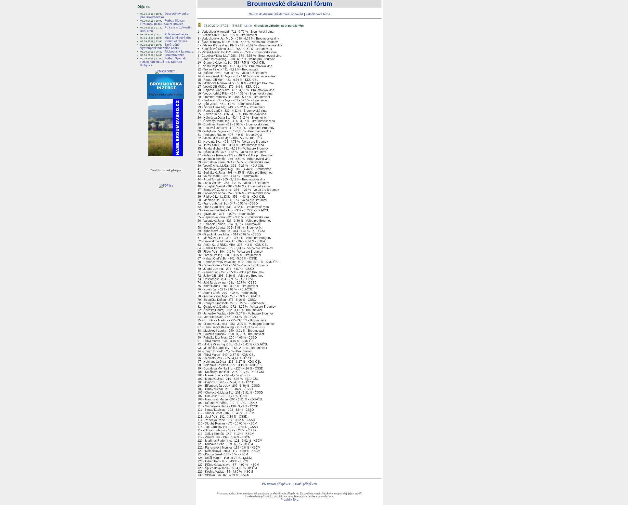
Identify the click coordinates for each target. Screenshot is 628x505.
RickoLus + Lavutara (179, 51)
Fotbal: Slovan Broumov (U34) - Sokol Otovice (162, 22)
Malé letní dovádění (178, 38)
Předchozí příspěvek (276, 484)
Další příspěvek (306, 484)
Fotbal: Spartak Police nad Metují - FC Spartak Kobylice (163, 62)
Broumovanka (174, 55)
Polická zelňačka (176, 34)
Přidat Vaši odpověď (289, 14)
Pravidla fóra (290, 499)
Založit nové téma (318, 14)
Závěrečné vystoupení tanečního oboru (160, 46)
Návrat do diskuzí (261, 14)
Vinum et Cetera (176, 41)
